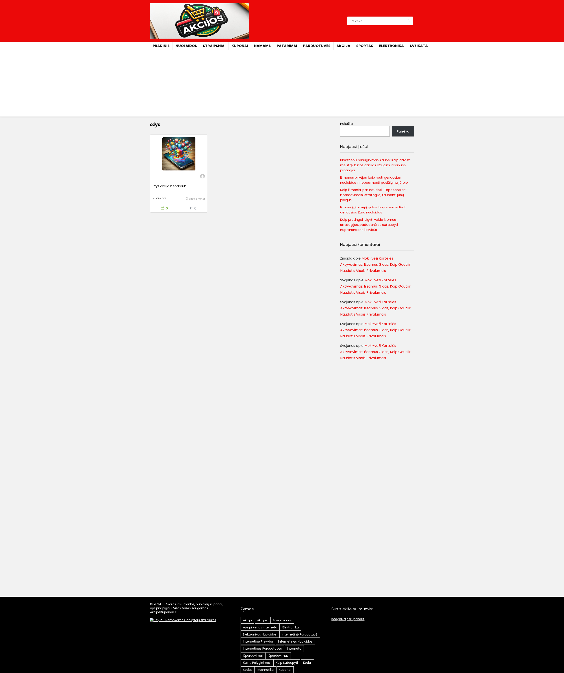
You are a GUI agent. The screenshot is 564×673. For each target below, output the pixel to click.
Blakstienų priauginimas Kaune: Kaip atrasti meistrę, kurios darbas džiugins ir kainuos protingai (375, 165)
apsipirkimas (282, 620)
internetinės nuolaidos (295, 641)
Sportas (364, 45)
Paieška (346, 123)
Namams (262, 45)
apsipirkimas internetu (260, 627)
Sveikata (419, 45)
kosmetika (266, 669)
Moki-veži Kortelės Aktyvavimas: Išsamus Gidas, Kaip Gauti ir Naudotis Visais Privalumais (375, 264)
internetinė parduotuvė (299, 634)
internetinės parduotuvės (262, 648)
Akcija (343, 45)
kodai (307, 662)
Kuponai (240, 45)
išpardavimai (253, 655)
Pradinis (161, 45)
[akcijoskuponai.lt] (202, 176)
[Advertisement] (282, 83)
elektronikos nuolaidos (259, 634)
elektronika (290, 627)
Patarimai (287, 45)
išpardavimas (278, 655)
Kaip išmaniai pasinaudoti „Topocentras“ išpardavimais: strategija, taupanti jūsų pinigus (373, 194)
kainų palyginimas (257, 662)
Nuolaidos (186, 45)
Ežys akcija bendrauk (169, 186)
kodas (247, 669)
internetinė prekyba (258, 641)
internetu (294, 648)
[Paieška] (408, 21)
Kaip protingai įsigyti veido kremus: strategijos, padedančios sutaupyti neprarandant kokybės (369, 224)
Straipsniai (214, 45)
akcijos (262, 620)
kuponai (285, 669)
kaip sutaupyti (287, 662)
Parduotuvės (316, 45)
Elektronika (391, 45)
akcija (247, 620)
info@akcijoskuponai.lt (347, 619)
